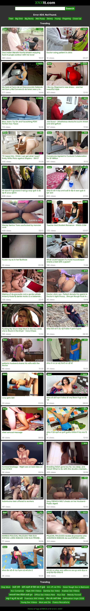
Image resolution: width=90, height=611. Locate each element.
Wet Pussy (40, 18)
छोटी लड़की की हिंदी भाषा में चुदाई (33, 587)
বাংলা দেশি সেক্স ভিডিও (54, 587)
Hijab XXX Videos (33, 591)
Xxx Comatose (17, 591)
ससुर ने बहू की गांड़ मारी (14, 598)
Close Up (77, 18)
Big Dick (19, 18)
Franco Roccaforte (61, 602)
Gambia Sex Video (51, 591)
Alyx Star (61, 594)
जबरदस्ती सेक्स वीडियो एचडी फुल (20, 594)
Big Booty (29, 18)
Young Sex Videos (29, 602)
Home (30, 609)
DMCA (44, 609)
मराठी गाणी (16, 587)
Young (57, 18)
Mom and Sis (45, 602)
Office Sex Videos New (44, 594)
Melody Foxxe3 (74, 594)
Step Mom (5, 587)
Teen (11, 18)
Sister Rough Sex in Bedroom (76, 587)
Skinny (50, 18)
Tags (37, 609)
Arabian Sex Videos (70, 591)
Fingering (67, 18)
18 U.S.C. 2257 (55, 609)
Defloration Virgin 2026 (73, 598)
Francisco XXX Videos (34, 598)
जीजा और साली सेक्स (53, 598)
